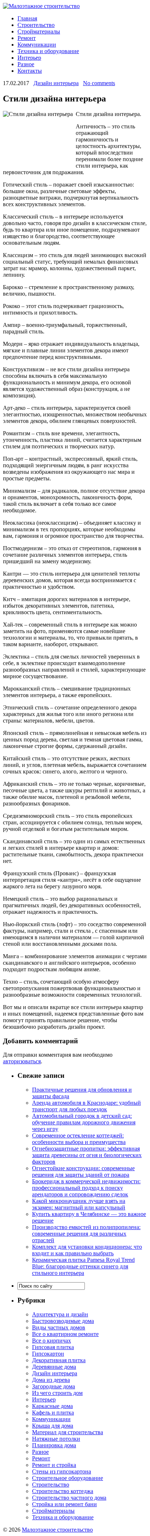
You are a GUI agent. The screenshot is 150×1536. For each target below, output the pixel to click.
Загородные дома (53, 1386)
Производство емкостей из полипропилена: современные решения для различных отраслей (86, 1233)
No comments (99, 83)
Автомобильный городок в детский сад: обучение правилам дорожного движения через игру (83, 1122)
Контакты (29, 71)
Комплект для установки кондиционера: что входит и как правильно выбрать (87, 1250)
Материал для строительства (67, 1432)
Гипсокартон (48, 1354)
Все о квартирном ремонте (65, 1334)
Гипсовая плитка (53, 1347)
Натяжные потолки (56, 1439)
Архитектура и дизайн (60, 1314)
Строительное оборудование (67, 1478)
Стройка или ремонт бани (64, 1504)
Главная (27, 18)
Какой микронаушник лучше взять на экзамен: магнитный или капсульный (78, 1204)
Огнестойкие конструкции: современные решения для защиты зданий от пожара (83, 1171)
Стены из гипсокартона (61, 1471)
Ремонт (26, 38)
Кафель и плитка (53, 1412)
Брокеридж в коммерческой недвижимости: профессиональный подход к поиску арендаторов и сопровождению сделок (86, 1187)
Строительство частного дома (69, 1498)
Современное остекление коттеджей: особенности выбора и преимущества (79, 1138)
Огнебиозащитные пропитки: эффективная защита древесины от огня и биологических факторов (87, 1155)
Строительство (36, 25)
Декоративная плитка (59, 1360)
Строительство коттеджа (62, 1491)
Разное (25, 64)
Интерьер (29, 58)
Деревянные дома (54, 1367)
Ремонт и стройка (54, 1465)
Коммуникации (36, 44)
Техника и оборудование (48, 51)
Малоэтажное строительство (57, 1530)
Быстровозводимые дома (63, 1321)
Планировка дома (54, 1445)
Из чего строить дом (57, 1393)
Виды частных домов (58, 1327)
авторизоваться (22, 1061)
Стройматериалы (38, 31)
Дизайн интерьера (56, 83)
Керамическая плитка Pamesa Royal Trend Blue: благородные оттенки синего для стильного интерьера (83, 1266)
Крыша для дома (52, 1426)
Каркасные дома (52, 1406)
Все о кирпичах (51, 1340)
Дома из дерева (51, 1380)
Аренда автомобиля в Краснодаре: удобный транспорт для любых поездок (86, 1106)
